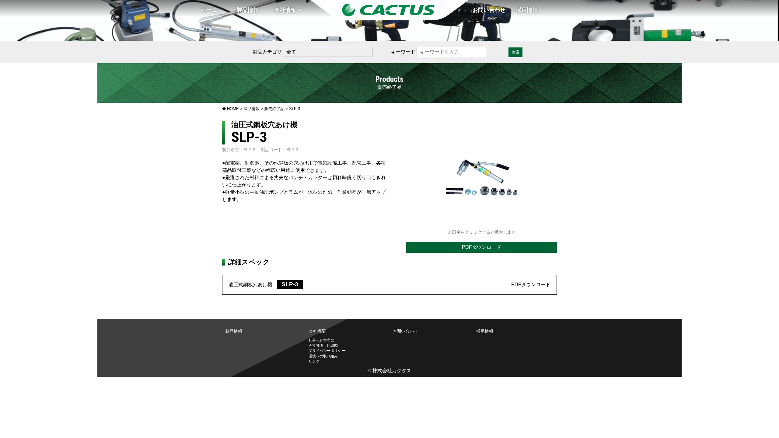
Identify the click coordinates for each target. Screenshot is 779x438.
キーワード (403, 51)
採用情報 (527, 10)
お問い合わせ (489, 10)
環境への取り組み (323, 356)
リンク (314, 361)
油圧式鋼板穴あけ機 (266, 284)
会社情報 (285, 10)
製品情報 (248, 10)
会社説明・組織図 (323, 345)
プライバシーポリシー (327, 351)
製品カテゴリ (267, 51)
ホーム (209, 10)
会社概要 (317, 331)
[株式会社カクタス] (389, 10)
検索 (515, 52)
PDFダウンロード (481, 247)
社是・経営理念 (321, 340)
